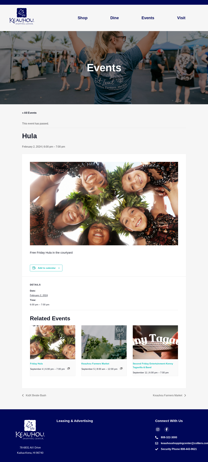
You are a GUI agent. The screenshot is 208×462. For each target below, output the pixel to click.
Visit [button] (181, 18)
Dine (114, 18)
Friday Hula (36, 363)
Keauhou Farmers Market (95, 363)
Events (148, 18)
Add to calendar (47, 268)
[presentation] (52, 342)
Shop (83, 18)
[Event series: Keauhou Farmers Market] (121, 368)
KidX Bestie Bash (35, 395)
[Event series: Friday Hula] (68, 368)
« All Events (29, 112)
